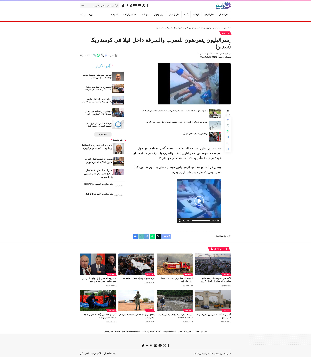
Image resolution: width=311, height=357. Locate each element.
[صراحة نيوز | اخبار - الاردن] (223, 5)
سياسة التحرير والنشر (112, 331)
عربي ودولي (225, 33)
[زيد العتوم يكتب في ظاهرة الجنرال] (215, 137)
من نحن (204, 331)
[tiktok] (123, 5)
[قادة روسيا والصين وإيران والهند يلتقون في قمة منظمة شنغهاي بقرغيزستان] (98, 264)
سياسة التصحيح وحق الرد (131, 331)
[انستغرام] (131, 5)
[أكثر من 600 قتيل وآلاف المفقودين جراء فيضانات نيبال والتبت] (98, 300)
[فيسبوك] (147, 5)
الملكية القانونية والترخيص (152, 331)
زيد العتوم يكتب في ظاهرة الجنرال (195, 134)
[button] (90, 14)
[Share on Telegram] (228, 137)
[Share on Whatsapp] (98, 55)
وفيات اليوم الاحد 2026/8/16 (99, 194)
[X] (144, 5)
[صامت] (184, 220)
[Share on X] (102, 55)
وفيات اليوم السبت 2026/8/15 (98, 184)
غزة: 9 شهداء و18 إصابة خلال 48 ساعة (138, 278)
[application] (199, 201)
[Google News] (135, 5)
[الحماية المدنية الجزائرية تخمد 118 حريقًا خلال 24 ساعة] (175, 264)
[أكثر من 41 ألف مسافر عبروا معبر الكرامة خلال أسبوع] (213, 300)
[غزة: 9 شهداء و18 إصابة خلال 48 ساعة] (136, 264)
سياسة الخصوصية (169, 331)
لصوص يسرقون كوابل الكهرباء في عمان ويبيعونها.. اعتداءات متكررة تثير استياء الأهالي (177, 122)
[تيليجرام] (127, 5)
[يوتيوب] (139, 5)
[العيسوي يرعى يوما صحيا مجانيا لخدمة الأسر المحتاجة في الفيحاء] (118, 88)
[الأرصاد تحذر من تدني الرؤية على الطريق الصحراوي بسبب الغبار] (118, 124)
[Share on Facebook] (106, 55)
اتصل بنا (196, 331)
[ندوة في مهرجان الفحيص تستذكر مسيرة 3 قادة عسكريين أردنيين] (118, 112)
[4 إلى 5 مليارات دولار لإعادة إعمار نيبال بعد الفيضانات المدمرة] (175, 300)
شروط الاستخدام (184, 331)
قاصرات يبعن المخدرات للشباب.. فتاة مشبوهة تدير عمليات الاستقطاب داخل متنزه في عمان (175, 111)
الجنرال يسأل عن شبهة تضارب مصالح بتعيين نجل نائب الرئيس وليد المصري (98, 173)
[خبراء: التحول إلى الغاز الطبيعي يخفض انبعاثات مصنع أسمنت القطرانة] (118, 100)
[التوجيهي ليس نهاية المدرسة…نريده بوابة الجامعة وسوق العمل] (118, 76)
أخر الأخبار (103, 66)
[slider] (201, 220)
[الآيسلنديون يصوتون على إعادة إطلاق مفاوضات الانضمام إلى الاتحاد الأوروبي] (213, 264)
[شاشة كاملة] (180, 220)
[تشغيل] (218, 220)
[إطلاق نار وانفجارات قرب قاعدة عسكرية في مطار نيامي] (136, 300)
